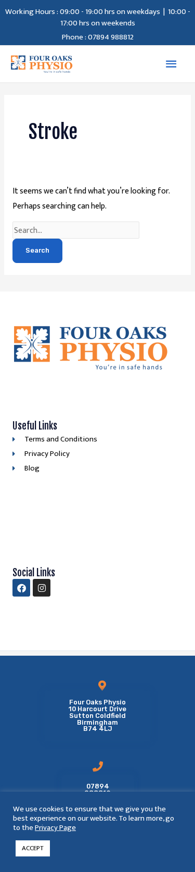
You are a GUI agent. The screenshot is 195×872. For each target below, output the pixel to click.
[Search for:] (76, 230)
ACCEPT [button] (33, 848)
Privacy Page (55, 828)
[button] (97, 716)
